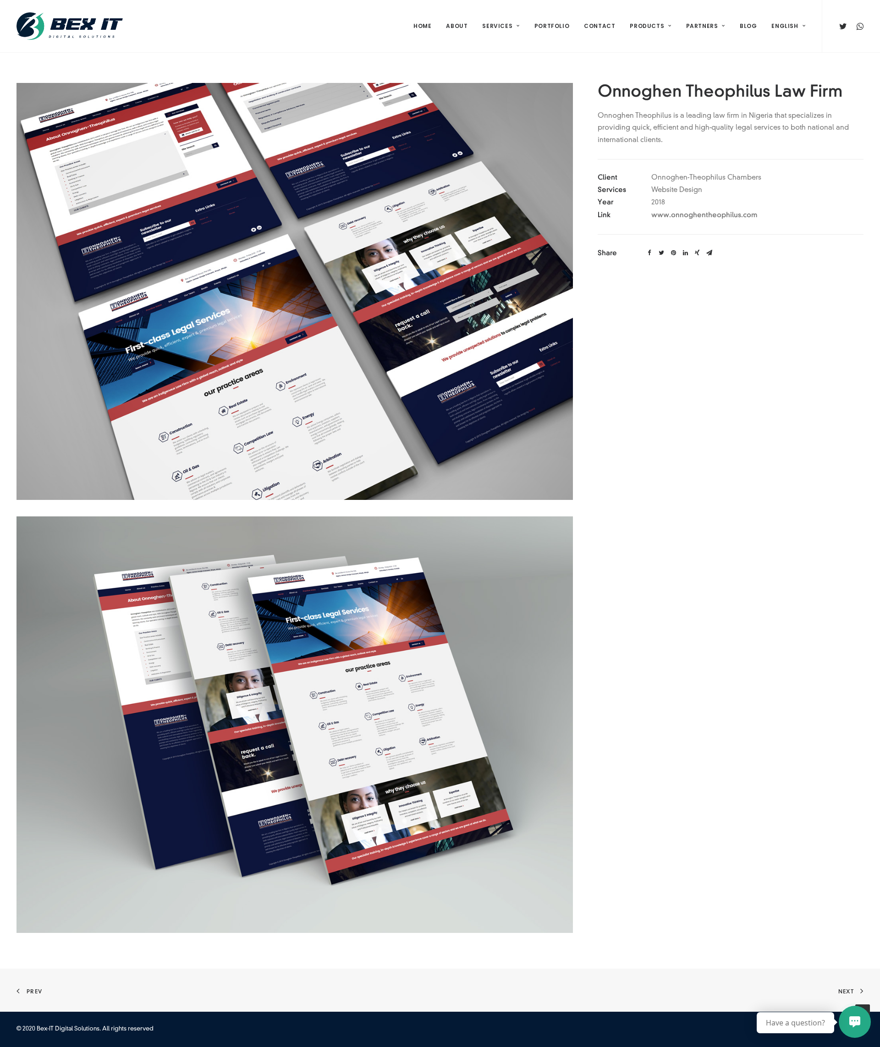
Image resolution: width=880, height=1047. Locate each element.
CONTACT (599, 26)
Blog (748, 26)
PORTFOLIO (551, 26)
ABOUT (457, 26)
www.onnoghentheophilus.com (704, 215)
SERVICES (497, 26)
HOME (422, 26)
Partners (702, 26)
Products (647, 26)
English (784, 26)
